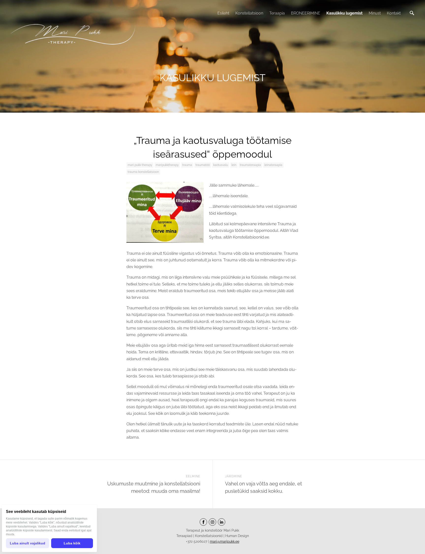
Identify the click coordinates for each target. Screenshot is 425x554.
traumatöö (203, 165)
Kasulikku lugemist (344, 13)
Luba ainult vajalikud (27, 543)
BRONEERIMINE (305, 13)
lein (233, 165)
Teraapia (277, 13)
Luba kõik (72, 543)
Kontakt (394, 13)
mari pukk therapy (140, 165)
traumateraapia (250, 165)
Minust (375, 13)
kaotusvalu (220, 165)
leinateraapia (273, 165)
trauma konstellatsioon (143, 172)
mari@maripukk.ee (224, 541)
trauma (187, 165)
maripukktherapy (167, 165)
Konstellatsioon (249, 13)
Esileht (223, 13)
